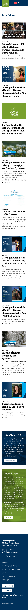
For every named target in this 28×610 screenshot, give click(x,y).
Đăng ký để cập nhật (8, 586)
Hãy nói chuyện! (7, 590)
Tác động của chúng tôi (11, 566)
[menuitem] (17, 3)
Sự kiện (5, 573)
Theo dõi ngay (8, 517)
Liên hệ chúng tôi (8, 576)
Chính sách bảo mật (7, 603)
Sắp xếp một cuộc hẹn (10, 460)
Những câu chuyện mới (11, 569)
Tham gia (5, 580)
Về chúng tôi (6, 562)
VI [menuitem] (18, 3)
